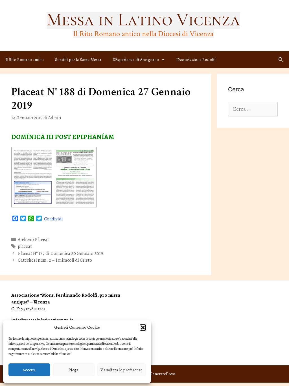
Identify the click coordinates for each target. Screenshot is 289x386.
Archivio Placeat (33, 240)
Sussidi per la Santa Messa (78, 59)
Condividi (53, 219)
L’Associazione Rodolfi (196, 59)
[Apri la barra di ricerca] (280, 59)
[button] (143, 327)
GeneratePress (163, 374)
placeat (25, 246)
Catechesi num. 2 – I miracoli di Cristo (55, 260)
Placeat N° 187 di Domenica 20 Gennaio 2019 (60, 253)
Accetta (29, 370)
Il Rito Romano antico (25, 59)
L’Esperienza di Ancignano (136, 59)
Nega (73, 370)
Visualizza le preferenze (121, 370)
